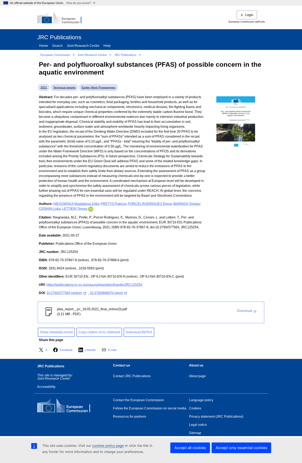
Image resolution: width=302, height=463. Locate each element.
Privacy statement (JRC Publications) (216, 416)
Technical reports (64, 87)
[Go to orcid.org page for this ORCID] (90, 208)
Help (107, 45)
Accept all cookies (190, 448)
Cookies (195, 408)
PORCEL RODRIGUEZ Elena (150, 204)
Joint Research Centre (83, 45)
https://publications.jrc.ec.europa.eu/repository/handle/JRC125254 (94, 284)
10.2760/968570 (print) (106, 293)
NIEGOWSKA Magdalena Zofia (76, 204)
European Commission (55, 54)
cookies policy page (108, 445)
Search (57, 45)
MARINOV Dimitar (186, 204)
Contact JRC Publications (132, 376)
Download (245, 310)
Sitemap (195, 433)
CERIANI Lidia (49, 208)
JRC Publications (125, 54)
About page (197, 376)
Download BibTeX (139, 332)
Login (249, 15)
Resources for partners (129, 416)
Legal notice (198, 424)
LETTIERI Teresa (74, 208)
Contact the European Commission (138, 400)
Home (43, 45)
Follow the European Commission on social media (149, 408)
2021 (43, 87)
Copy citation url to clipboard (99, 332)
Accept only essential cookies (241, 448)
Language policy (201, 400)
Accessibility (46, 386)
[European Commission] (62, 18)
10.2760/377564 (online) (64, 293)
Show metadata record (56, 332)
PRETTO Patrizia (113, 204)
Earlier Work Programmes (98, 87)
